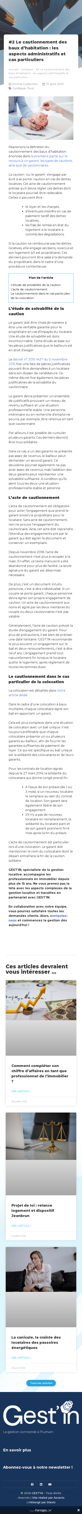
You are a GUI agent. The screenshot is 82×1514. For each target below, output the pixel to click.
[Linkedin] (41, 1484)
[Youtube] (49, 1484)
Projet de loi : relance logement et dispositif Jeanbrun (32, 1210)
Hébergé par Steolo (41, 1502)
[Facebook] (32, 1484)
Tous (30, 88)
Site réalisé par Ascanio (48, 1497)
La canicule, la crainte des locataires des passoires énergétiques (36, 1342)
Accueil (13, 69)
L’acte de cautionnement (29, 289)
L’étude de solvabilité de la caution (36, 285)
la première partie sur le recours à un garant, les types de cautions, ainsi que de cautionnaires (40, 160)
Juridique (27, 69)
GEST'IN (37, 1493)
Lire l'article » (21, 1091)
